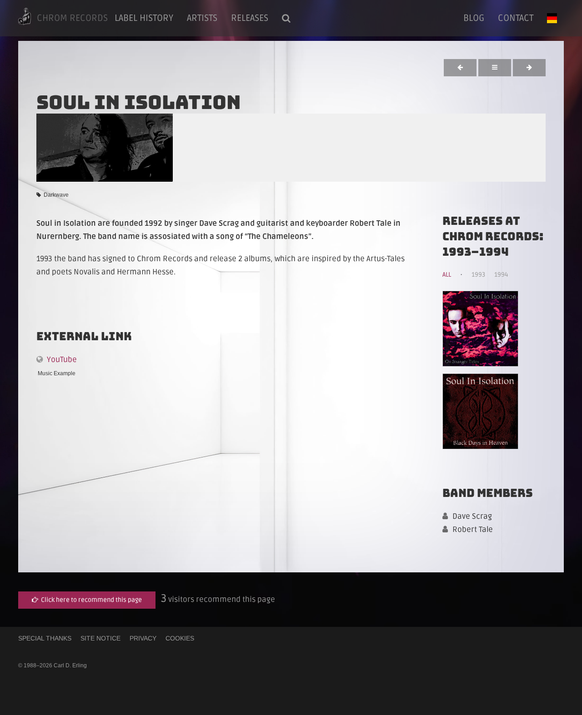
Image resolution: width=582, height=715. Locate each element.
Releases (249, 18)
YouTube (60, 359)
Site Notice (100, 638)
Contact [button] (515, 18)
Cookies (180, 638)
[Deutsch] (552, 18)
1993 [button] (478, 274)
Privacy (143, 638)
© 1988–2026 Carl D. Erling (52, 665)
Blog (473, 18)
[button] (286, 18)
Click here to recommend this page (90, 600)
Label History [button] (144, 18)
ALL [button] (446, 274)
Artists (202, 18)
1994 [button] (501, 274)
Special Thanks (44, 638)
